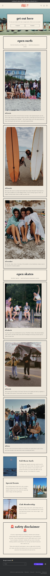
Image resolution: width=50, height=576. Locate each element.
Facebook (32, 25)
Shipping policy (44, 572)
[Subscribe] (24, 563)
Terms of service (38, 572)
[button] (2, 5)
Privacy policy (32, 572)
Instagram (17, 25)
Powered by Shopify (20, 572)
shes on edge (15, 572)
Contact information (44, 573)
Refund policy (27, 572)
